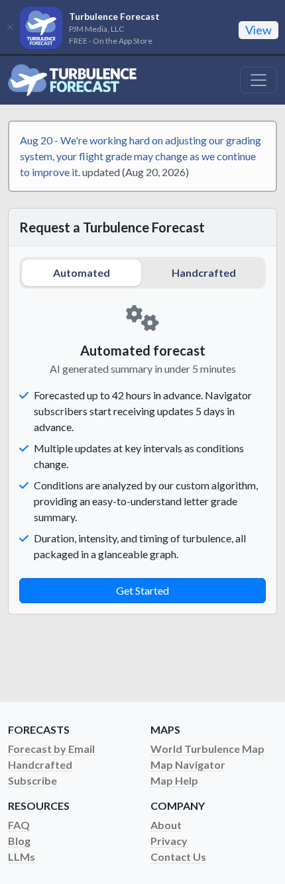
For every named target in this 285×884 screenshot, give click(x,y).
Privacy (169, 840)
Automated (81, 272)
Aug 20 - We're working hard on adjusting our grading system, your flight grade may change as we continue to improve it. (140, 156)
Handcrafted (204, 272)
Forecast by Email (51, 748)
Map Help (174, 780)
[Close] (10, 27)
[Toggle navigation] (258, 80)
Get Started (142, 590)
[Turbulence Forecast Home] (72, 80)
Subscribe (32, 780)
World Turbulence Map (207, 748)
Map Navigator (187, 764)
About (166, 824)
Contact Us (178, 856)
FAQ (19, 824)
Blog (19, 840)
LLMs (21, 856)
